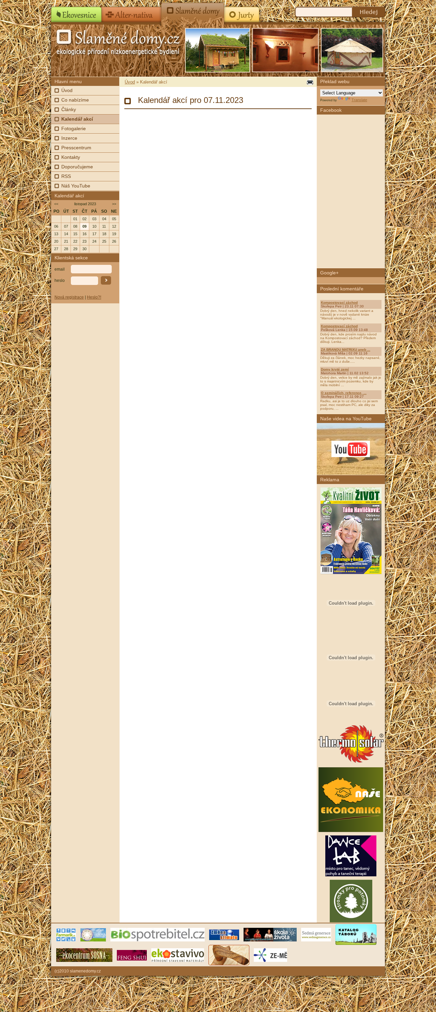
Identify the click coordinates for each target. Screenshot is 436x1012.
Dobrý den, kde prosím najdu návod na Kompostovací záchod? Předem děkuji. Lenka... (348, 338)
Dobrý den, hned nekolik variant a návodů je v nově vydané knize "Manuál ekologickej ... (346, 314)
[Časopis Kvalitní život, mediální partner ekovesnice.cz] (351, 572)
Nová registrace (69, 297)
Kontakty (70, 157)
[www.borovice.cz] (356, 934)
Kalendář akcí (77, 119)
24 (94, 241)
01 (75, 219)
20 (56, 241)
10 (94, 226)
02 (84, 219)
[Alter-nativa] (131, 12)
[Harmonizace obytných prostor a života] (132, 955)
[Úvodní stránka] (106, 41)
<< (56, 204)
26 (114, 241)
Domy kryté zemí (335, 369)
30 (84, 249)
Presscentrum (76, 147)
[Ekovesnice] (76, 12)
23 (84, 241)
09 (84, 226)
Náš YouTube (75, 185)
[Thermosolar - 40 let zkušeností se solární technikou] (351, 762)
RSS (66, 176)
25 (104, 241)
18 (104, 234)
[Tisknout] (309, 82)
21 (66, 241)
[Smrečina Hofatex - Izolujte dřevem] (350, 719)
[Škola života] (270, 934)
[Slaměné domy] (192, 12)
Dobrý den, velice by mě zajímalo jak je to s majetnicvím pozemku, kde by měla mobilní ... (350, 381)
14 (66, 234)
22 (75, 241)
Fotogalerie (73, 128)
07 (66, 226)
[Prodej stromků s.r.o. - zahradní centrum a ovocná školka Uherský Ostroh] (351, 921)
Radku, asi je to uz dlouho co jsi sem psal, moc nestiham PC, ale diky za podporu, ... (349, 404)
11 (104, 226)
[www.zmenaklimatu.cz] (224, 934)
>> (114, 204)
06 (56, 226)
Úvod (67, 90)
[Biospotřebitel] (157, 934)
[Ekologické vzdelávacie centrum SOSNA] (84, 955)
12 (114, 226)
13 (56, 234)
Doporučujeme (77, 166)
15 (75, 234)
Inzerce (69, 138)
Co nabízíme (75, 100)
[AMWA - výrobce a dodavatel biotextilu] (93, 934)
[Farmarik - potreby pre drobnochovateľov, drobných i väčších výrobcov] (66, 934)
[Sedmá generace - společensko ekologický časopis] (316, 934)
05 (114, 219)
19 (114, 234)
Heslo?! (94, 297)
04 (104, 219)
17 (94, 234)
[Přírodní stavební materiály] (178, 955)
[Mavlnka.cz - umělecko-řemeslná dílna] (229, 955)
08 (75, 226)
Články (68, 109)
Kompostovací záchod (339, 302)
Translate (359, 100)
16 (84, 234)
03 (94, 219)
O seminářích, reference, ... (344, 393)
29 (75, 249)
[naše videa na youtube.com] (351, 449)
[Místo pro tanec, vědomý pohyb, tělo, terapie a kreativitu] (350, 875)
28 (66, 249)
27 (56, 249)
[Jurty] (241, 12)
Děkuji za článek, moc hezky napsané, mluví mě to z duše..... (350, 359)
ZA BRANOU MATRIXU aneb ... (345, 349)
